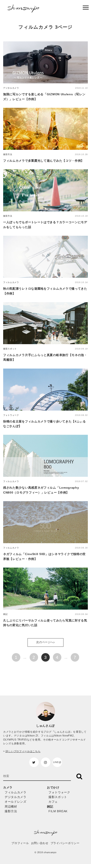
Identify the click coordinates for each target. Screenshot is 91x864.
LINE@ (57, 762)
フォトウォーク (59, 792)
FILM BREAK (58, 811)
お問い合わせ (39, 843)
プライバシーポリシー (65, 843)
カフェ (53, 801)
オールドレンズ (15, 801)
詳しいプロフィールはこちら (23, 751)
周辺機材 (11, 806)
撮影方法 (11, 811)
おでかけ (53, 787)
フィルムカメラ (15, 792)
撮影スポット (57, 797)
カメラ (7, 787)
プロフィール (20, 843)
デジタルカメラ (15, 797)
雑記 (50, 806)
